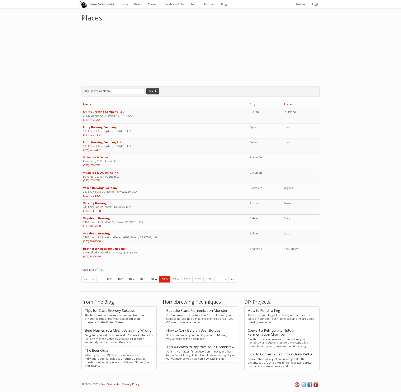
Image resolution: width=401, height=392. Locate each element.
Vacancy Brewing (95, 203)
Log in (316, 4)
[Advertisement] (200, 53)
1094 (154, 279)
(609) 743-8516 (92, 256)
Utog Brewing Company (100, 127)
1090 (109, 279)
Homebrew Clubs (173, 4)
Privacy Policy (131, 384)
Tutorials (209, 4)
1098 (198, 279)
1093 (143, 279)
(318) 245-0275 (92, 120)
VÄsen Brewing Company (100, 188)
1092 (132, 279)
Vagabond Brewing (96, 218)
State (288, 104)
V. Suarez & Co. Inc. (96, 157)
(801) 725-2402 (92, 135)
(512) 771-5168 (92, 211)
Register (301, 4)
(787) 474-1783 (92, 165)
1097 (187, 279)
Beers (138, 4)
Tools (194, 4)
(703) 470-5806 (92, 195)
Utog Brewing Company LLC (102, 142)
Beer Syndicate (102, 4)
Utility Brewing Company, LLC (103, 112)
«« (85, 279)
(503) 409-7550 (92, 226)
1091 (120, 279)
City (252, 104)
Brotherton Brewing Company (104, 249)
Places (152, 4)
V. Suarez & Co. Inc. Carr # (101, 172)
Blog (224, 4)
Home (124, 4)
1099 (209, 279)
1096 (176, 279)
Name (87, 104)
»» (232, 279)
